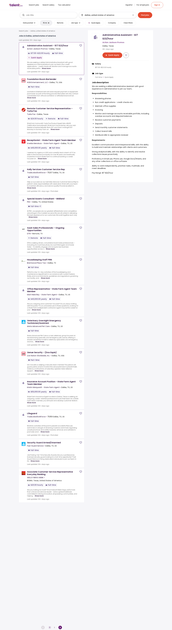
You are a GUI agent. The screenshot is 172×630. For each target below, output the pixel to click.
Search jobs (23, 31)
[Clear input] (133, 15)
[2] (60, 627)
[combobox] (50, 15)
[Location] (105, 15)
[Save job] (80, 45)
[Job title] (48, 15)
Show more (46, 68)
